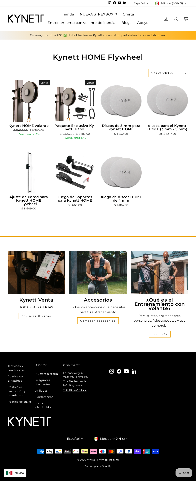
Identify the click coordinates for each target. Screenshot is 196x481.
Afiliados (41, 390)
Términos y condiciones (16, 368)
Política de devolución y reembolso (17, 391)
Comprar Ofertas (36, 316)
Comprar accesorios (98, 320)
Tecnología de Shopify (98, 466)
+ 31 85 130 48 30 (75, 389)
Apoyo (143, 23)
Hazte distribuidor (43, 405)
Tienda (68, 14)
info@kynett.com (75, 385)
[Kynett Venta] (36, 272)
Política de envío (19, 401)
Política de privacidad (15, 378)
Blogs (126, 23)
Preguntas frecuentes (42, 382)
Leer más (160, 334)
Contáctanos (44, 396)
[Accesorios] (98, 272)
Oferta (128, 14)
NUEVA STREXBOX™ (98, 14)
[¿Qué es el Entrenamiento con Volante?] (159, 272)
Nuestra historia (46, 373)
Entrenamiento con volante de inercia (81, 23)
